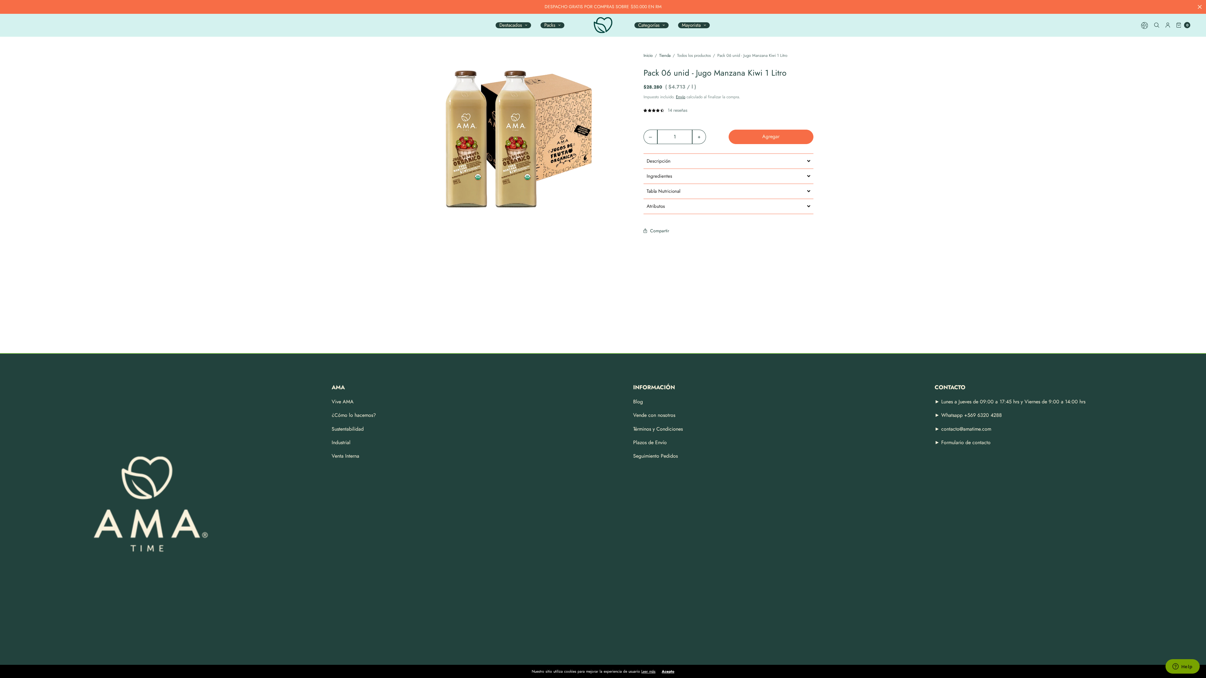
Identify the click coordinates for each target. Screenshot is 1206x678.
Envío (680, 97)
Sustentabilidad (348, 429)
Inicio (648, 55)
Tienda (665, 55)
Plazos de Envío (650, 442)
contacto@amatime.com (966, 429)
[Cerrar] (1199, 7)
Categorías (649, 25)
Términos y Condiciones (658, 429)
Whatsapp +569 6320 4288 (971, 415)
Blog (638, 401)
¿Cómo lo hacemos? (354, 415)
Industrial (341, 442)
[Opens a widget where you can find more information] (1182, 667)
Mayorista (691, 25)
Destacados (510, 25)
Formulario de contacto (966, 442)
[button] (728, 161)
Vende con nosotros (654, 415)
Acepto (668, 671)
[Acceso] (1167, 25)
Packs (549, 25)
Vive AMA (343, 401)
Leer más (648, 671)
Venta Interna (345, 456)
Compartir (659, 231)
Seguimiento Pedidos (655, 456)
